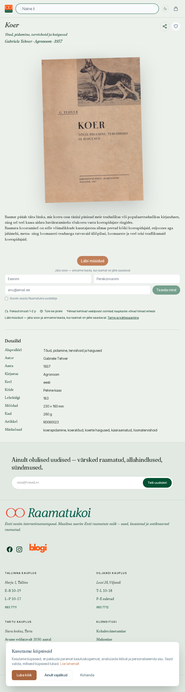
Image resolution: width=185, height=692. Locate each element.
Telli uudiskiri (157, 482)
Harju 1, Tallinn (16, 583)
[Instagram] (19, 549)
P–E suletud (105, 599)
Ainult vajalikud (56, 675)
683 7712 (102, 607)
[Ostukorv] (176, 8)
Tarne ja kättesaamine (123, 317)
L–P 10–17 (13, 599)
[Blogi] (41, 549)
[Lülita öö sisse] (165, 8)
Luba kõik (24, 675)
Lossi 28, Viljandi (108, 583)
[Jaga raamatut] (165, 26)
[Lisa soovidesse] (176, 26)
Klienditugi (106, 621)
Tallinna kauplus (21, 573)
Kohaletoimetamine (111, 631)
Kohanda (87, 675)
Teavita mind (166, 290)
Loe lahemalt (69, 664)
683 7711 (11, 607)
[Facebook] (9, 549)
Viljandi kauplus (111, 573)
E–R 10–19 (13, 591)
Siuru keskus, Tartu (19, 631)
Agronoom (43, 41)
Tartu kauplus (18, 621)
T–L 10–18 (104, 591)
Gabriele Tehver (18, 41)
